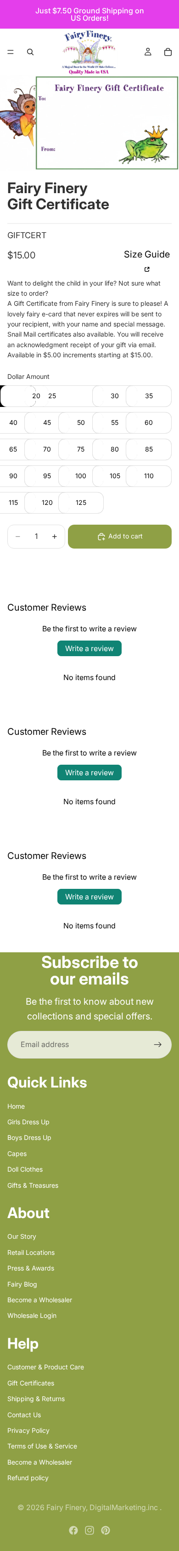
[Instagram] (89, 1530)
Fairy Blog (22, 1284)
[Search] (30, 52)
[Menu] (10, 52)
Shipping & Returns (36, 1398)
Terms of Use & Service (42, 1446)
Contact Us (24, 1414)
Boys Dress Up (29, 1137)
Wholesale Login (31, 1315)
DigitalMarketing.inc (125, 1507)
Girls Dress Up (28, 1122)
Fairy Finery (66, 1507)
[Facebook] (73, 1530)
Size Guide (147, 254)
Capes (17, 1153)
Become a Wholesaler (39, 1300)
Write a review (89, 648)
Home (16, 1106)
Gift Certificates (30, 1382)
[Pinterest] (105, 1530)
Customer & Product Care (45, 1367)
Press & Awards (30, 1268)
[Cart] (168, 52)
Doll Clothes (25, 1169)
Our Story (21, 1236)
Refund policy (28, 1478)
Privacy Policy (28, 1430)
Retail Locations (31, 1252)
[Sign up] (158, 1044)
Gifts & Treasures (32, 1185)
